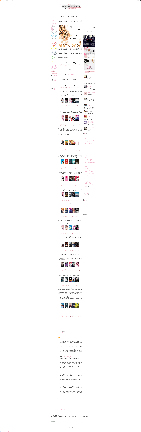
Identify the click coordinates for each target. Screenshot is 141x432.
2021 (85, 133)
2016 (85, 201)
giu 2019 (86, 192)
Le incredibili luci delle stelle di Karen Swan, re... (89, 148)
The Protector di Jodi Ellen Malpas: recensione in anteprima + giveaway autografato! (90, 86)
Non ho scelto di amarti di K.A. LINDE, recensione (90, 179)
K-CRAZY (76, 12)
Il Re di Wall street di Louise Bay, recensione (89, 172)
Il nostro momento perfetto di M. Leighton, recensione (89, 155)
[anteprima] (89, 69)
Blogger (81, 419)
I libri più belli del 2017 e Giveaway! (89, 81)
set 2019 (86, 188)
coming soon (64, 12)
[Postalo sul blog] (62, 331)
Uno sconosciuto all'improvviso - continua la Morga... (89, 164)
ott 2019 (86, 187)
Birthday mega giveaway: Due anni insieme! (91, 98)
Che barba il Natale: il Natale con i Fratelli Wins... (90, 157)
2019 (85, 135)
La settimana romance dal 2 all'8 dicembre (89, 184)
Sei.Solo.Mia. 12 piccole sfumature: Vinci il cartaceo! (90, 122)
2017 (85, 200)
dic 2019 (86, 136)
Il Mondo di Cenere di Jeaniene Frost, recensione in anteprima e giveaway (91, 128)
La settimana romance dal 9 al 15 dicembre (89, 173)
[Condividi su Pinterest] (64, 331)
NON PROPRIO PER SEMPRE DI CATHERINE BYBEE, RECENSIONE (90, 140)
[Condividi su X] (63, 331)
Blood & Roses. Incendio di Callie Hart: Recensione (90, 162)
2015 (85, 202)
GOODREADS (53, 21)
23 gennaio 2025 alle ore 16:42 (67, 356)
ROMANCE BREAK (54, 23)
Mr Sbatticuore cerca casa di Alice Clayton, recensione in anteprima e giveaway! (91, 105)
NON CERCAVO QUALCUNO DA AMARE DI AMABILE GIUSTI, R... (89, 159)
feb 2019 (86, 196)
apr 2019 (86, 194)
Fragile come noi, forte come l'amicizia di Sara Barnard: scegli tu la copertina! (91, 76)
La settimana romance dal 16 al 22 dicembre (89, 160)
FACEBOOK (53, 22)
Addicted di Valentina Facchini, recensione (89, 168)
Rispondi (61, 368)
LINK (77, 79)
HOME (59, 12)
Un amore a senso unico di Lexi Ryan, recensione (90, 143)
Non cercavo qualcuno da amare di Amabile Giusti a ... (89, 170)
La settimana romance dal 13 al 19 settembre (91, 110)
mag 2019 (86, 193)
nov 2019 (86, 186)
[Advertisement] (70, 325)
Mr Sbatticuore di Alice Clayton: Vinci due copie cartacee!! (91, 92)
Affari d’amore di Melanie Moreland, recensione (89, 177)
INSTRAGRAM (53, 20)
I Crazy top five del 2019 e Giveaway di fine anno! (90, 138)
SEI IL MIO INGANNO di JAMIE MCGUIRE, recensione (89, 142)
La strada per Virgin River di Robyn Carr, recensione (90, 175)
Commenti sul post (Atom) (64, 409)
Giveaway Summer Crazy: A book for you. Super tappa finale (91, 116)
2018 (85, 199)
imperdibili (81, 12)
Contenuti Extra (63, 332)
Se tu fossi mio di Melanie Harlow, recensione (89, 181)
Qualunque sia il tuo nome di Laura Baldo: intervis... (89, 166)
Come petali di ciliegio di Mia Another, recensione (90, 153)
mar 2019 (86, 195)
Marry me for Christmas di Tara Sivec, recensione (89, 145)
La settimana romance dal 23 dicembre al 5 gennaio (90, 151)
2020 (85, 134)
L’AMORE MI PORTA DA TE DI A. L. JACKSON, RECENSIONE (89, 183)
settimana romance (70, 12)
